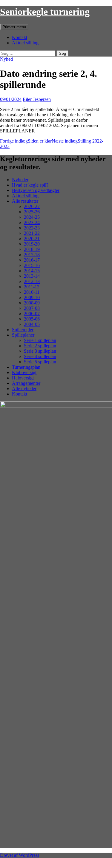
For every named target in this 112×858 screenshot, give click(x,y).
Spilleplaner (23, 334)
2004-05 (32, 324)
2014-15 (32, 270)
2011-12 (31, 286)
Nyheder (20, 179)
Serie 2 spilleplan (40, 345)
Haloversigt (23, 377)
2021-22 (32, 233)
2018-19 (32, 249)
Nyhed (6, 59)
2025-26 (32, 211)
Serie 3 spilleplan (40, 351)
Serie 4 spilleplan (40, 356)
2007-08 (32, 308)
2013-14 (32, 276)
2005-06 (32, 318)
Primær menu (14, 27)
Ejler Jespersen (37, 99)
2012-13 (32, 281)
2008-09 (32, 302)
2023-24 (32, 222)
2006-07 (32, 313)
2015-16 (32, 265)
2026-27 (32, 206)
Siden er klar (26, 140)
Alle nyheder (24, 388)
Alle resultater (25, 201)
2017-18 (32, 254)
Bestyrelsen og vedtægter (35, 190)
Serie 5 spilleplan (40, 361)
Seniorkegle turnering (45, 11)
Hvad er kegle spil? (30, 184)
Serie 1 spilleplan (40, 340)
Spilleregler (22, 329)
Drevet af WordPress (19, 855)
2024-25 (32, 217)
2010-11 (31, 292)
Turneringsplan (26, 367)
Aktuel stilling (25, 42)
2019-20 (32, 243)
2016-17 (32, 259)
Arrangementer (26, 383)
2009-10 (32, 297)
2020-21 (32, 238)
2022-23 (32, 227)
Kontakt (19, 37)
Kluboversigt (24, 372)
